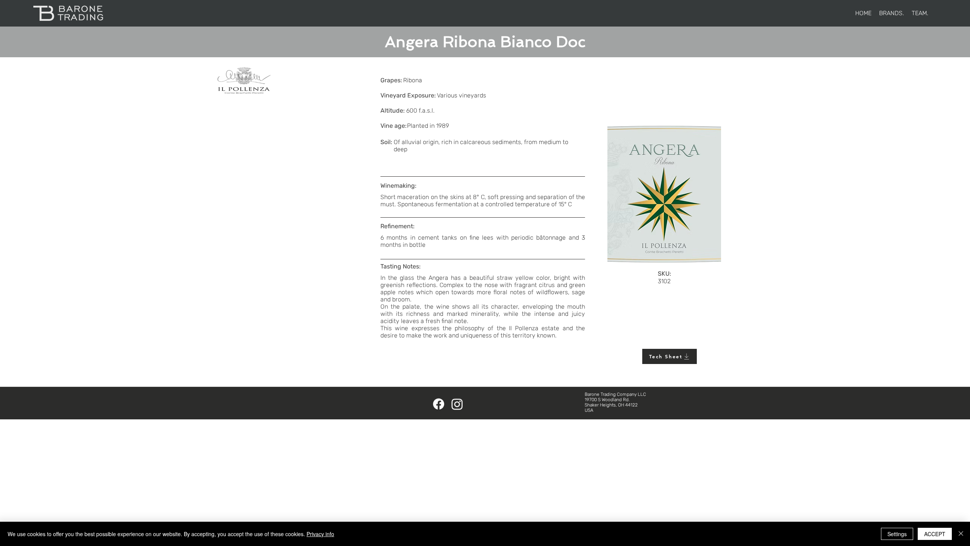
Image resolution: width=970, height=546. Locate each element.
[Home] (68, 13)
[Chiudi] (960, 534)
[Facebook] (438, 404)
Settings (897, 534)
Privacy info (320, 534)
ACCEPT (934, 534)
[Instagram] (457, 404)
